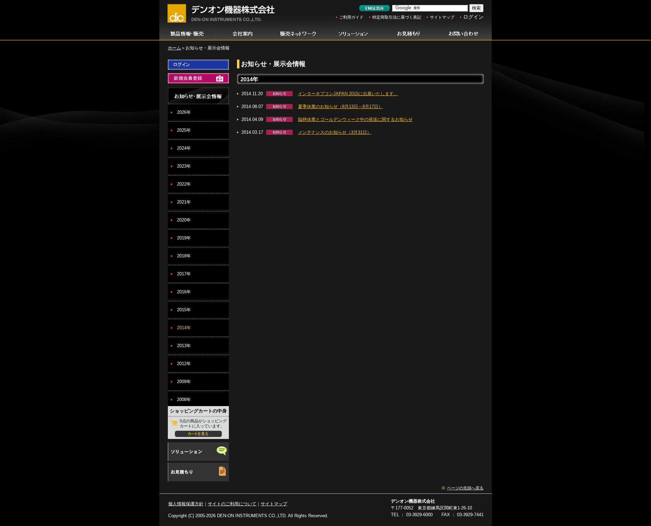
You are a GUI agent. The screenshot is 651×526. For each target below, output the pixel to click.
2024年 (184, 148)
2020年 (184, 220)
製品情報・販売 (187, 34)
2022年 (184, 184)
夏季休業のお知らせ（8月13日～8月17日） (340, 106)
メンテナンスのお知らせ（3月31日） (334, 132)
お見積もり (408, 34)
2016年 (184, 291)
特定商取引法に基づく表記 (396, 17)
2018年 (184, 255)
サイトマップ (442, 17)
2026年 (184, 112)
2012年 (184, 363)
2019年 (184, 237)
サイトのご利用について (232, 503)
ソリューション (353, 34)
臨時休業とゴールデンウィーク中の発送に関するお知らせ (355, 119)
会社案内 (242, 34)
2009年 (184, 381)
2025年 (184, 130)
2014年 (184, 327)
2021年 (184, 202)
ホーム (174, 47)
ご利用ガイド (351, 17)
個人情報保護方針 (185, 503)
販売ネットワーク (298, 34)
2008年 (184, 399)
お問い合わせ (464, 34)
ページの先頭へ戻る (465, 488)
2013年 (184, 345)
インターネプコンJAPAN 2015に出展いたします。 (348, 93)
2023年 (184, 166)
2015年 (184, 309)
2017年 (184, 273)
